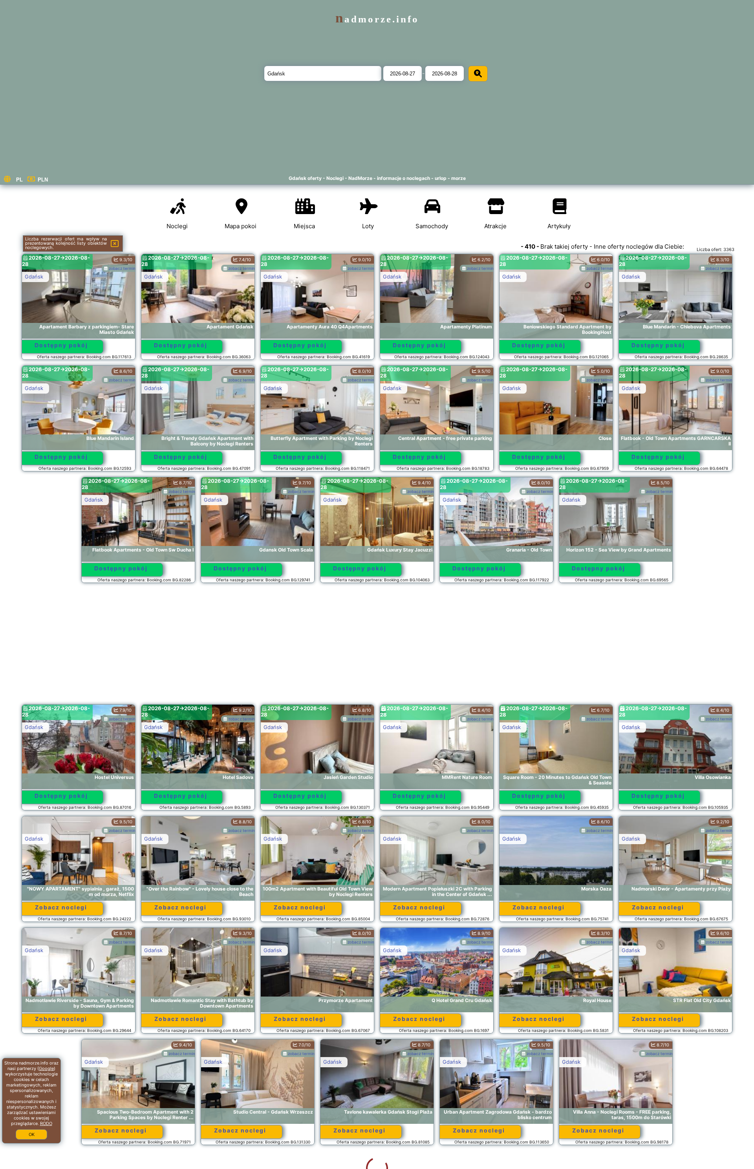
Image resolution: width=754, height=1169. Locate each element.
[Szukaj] (478, 74)
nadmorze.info (377, 19)
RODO (46, 1123)
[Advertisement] (377, 647)
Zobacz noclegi (61, 907)
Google (46, 1068)
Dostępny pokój (61, 345)
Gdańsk (34, 276)
